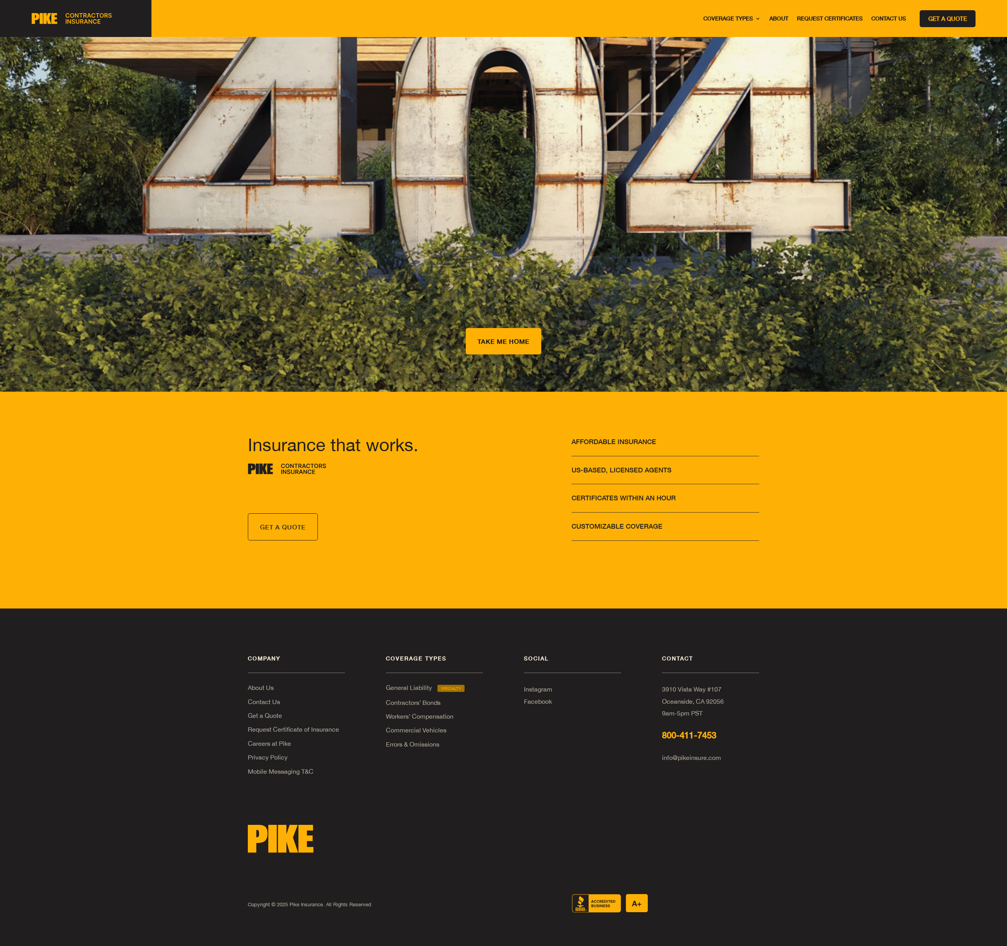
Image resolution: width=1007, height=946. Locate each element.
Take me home (503, 341)
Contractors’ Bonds (413, 702)
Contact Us (264, 701)
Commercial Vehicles (416, 730)
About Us (261, 687)
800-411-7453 (689, 735)
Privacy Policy (268, 757)
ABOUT (778, 19)
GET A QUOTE (283, 527)
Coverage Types (728, 19)
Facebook (538, 701)
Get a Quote (265, 715)
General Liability (423, 687)
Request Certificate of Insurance (293, 729)
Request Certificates (830, 19)
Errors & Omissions (412, 744)
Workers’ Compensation (420, 716)
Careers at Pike (269, 743)
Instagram (538, 689)
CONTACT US (888, 19)
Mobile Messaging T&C (281, 771)
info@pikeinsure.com (691, 757)
